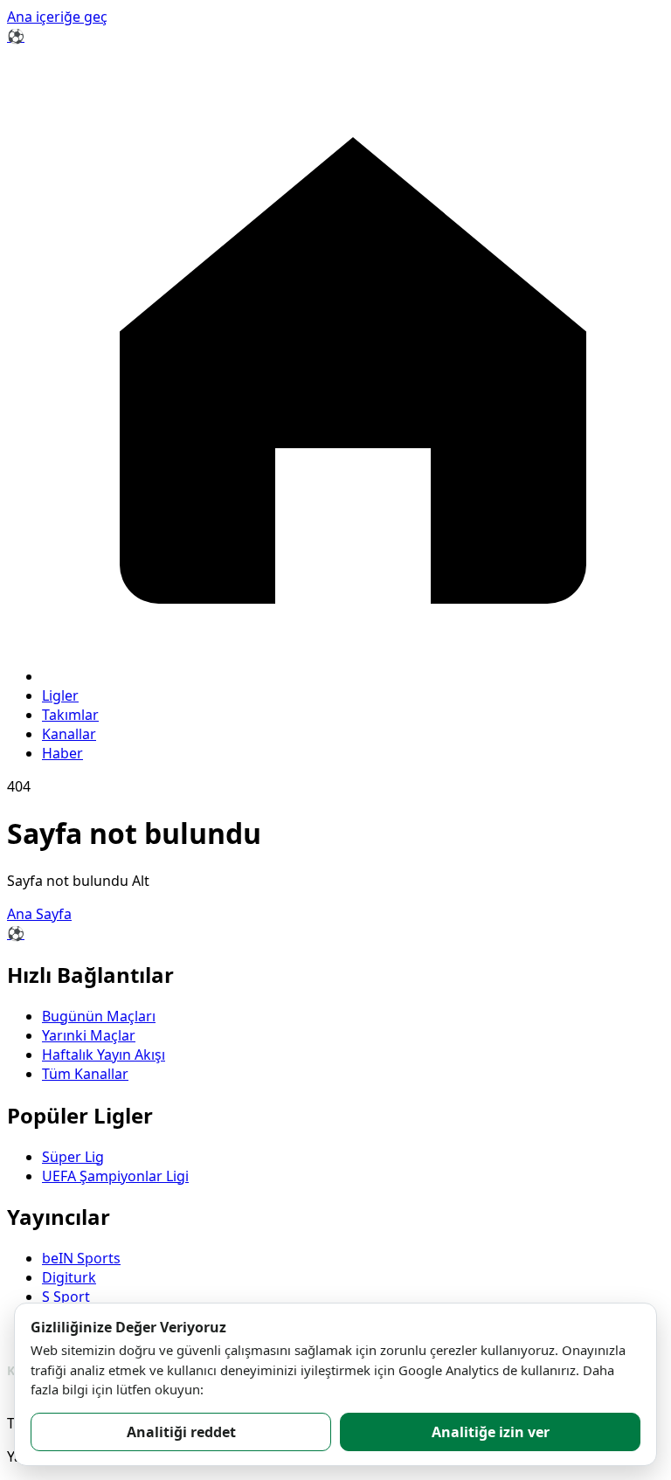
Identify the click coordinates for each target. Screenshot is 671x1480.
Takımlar (70, 714)
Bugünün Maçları (99, 1016)
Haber (62, 753)
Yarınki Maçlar (88, 1035)
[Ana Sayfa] (353, 676)
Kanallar (69, 733)
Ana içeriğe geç (57, 16)
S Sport (66, 1296)
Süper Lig (73, 1156)
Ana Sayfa (39, 913)
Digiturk (69, 1277)
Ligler (60, 695)
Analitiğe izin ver (491, 1432)
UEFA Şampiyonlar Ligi (115, 1176)
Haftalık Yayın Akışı (103, 1054)
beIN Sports (81, 1258)
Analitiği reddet (181, 1432)
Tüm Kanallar (85, 1073)
